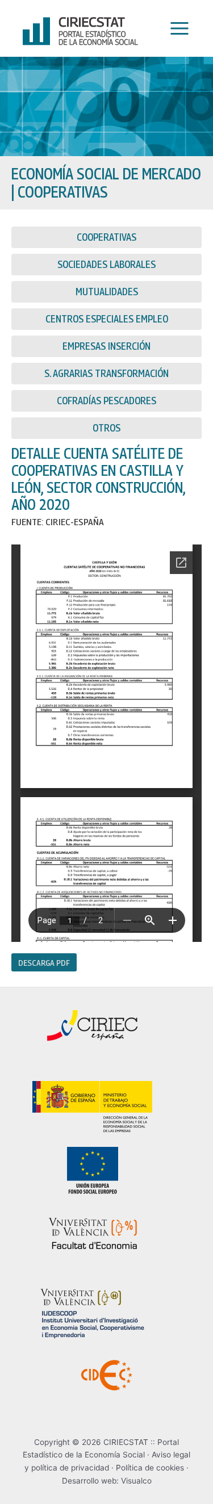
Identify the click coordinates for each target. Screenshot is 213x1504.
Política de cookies (150, 1467)
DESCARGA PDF (44, 962)
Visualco (136, 1480)
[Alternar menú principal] (176, 28)
